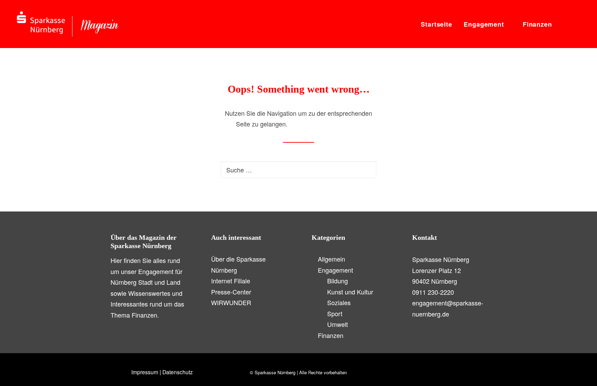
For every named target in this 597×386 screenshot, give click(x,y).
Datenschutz (177, 372)
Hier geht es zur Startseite (325, 123)
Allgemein (331, 258)
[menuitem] (436, 24)
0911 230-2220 (433, 292)
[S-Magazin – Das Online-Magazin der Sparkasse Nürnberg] (67, 24)
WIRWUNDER (231, 302)
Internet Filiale (230, 280)
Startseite (436, 24)
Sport (334, 313)
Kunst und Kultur (350, 291)
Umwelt (337, 324)
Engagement (484, 24)
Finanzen (537, 24)
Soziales (339, 302)
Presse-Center (231, 291)
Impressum (144, 372)
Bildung (337, 280)
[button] (564, 24)
